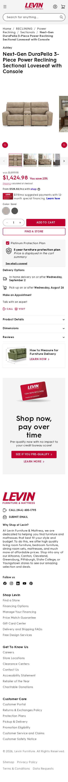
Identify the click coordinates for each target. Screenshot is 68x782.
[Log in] (55, 7)
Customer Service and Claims (23, 733)
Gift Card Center (14, 623)
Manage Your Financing (19, 612)
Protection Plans (14, 716)
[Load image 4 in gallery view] (59, 160)
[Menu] (5, 7)
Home (7, 28)
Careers (8, 652)
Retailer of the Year (16, 681)
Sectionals (27, 32)
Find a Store (11, 600)
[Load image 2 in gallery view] (30, 160)
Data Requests (43, 768)
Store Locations (14, 658)
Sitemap (8, 762)
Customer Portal (14, 704)
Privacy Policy (27, 762)
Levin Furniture (24, 751)
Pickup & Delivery (15, 721)
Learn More (33, 461)
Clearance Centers (16, 664)
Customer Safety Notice (19, 739)
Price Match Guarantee (19, 617)
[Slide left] (4, 161)
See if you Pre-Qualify (32, 454)
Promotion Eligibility (16, 727)
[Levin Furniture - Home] (34, 7)
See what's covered (16, 263)
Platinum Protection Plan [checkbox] (28, 243)
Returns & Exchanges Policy (22, 710)
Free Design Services (17, 635)
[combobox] (34, 17)
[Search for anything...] (61, 17)
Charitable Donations (18, 687)
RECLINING (24, 28)
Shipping (7, 183)
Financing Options (15, 606)
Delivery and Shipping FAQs (22, 629)
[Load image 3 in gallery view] (44, 160)
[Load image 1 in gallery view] (15, 160)
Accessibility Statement (19, 675)
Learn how (38, 359)
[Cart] (63, 7)
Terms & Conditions (16, 768)
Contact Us (11, 669)
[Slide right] (64, 161)
